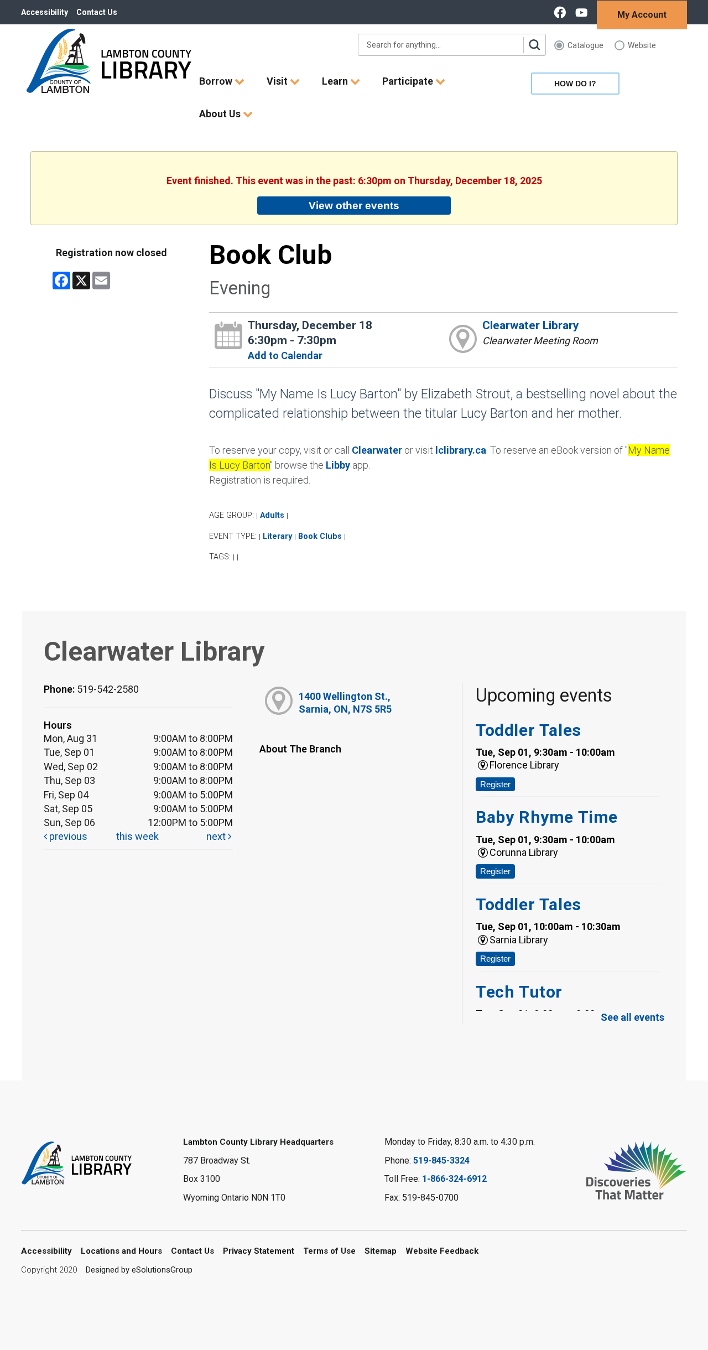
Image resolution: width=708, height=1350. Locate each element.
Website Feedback (441, 1251)
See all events (632, 1017)
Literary (277, 536)
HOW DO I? (575, 83)
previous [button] (67, 836)
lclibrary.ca (460, 450)
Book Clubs (320, 536)
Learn (336, 81)
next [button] (217, 836)
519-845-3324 (441, 1160)
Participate (408, 81)
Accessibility (44, 12)
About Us (221, 114)
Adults (272, 515)
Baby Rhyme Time (547, 817)
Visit (278, 81)
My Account (642, 14)
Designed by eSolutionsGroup (139, 1270)
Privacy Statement (258, 1251)
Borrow (217, 81)
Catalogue (585, 45)
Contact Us (96, 12)
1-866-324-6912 (454, 1179)
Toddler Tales (528, 730)
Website (642, 45)
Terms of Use (329, 1251)
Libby (338, 465)
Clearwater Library (530, 325)
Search (534, 44)
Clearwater (377, 450)
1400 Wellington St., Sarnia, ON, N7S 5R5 (345, 702)
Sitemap (381, 1251)
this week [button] (137, 836)
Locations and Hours (121, 1251)
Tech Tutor (519, 991)
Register (495, 784)
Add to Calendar (285, 355)
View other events (354, 205)
